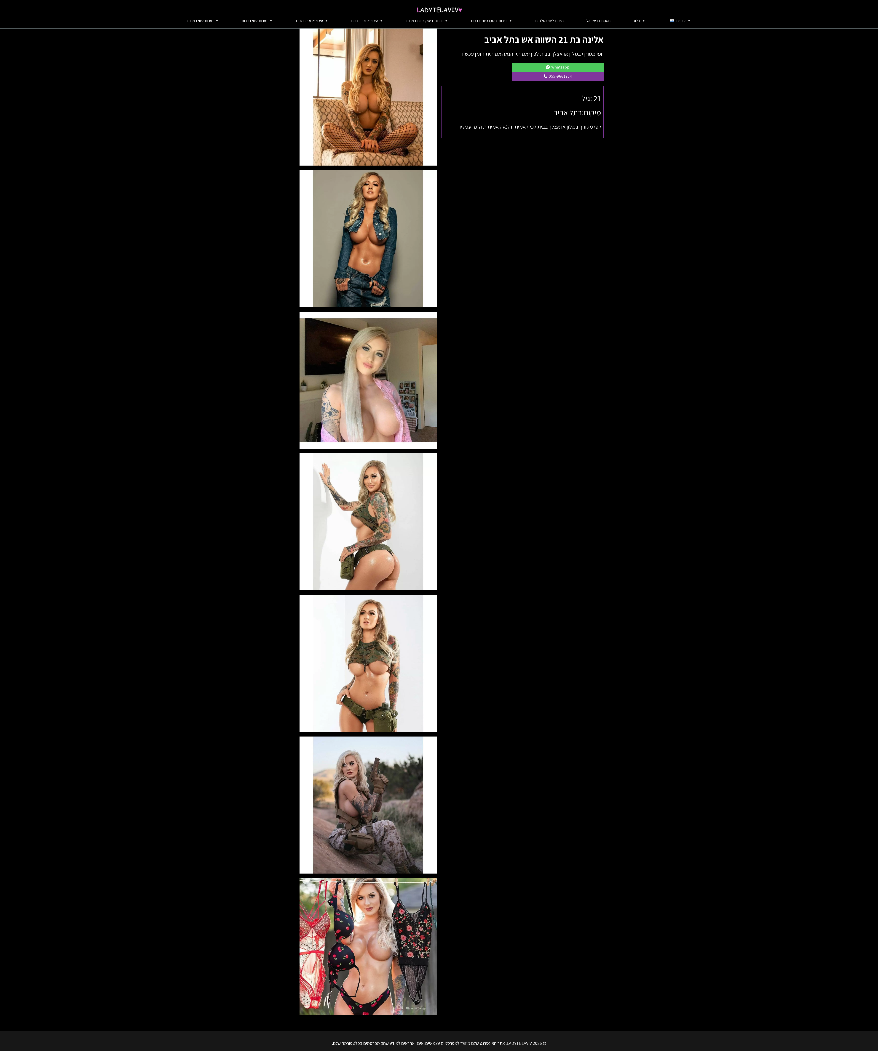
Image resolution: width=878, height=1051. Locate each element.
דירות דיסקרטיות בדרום (489, 20)
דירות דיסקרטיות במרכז (424, 20)
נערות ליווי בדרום (254, 20)
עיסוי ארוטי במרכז (309, 20)
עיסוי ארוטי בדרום (364, 20)
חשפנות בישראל (598, 20)
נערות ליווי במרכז (200, 20)
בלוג (636, 20)
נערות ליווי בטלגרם (549, 20)
